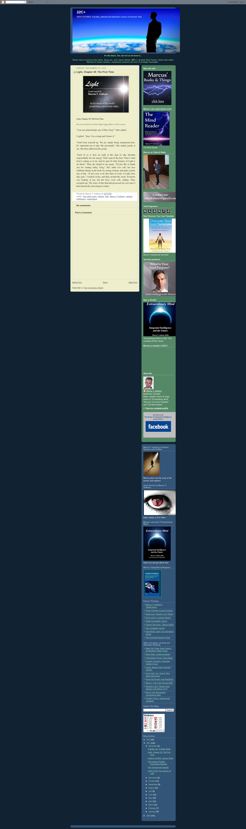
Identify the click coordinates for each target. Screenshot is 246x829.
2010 (148, 816)
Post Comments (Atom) (93, 288)
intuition (101, 197)
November (152, 778)
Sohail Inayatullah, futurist (156, 621)
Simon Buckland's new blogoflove (159, 679)
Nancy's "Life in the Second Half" (159, 683)
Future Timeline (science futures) (159, 611)
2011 (148, 743)
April (150, 801)
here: (106, 124)
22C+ (81, 12)
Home (105, 283)
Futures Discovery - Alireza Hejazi (160, 625)
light (107, 197)
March (151, 805)
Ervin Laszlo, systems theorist (158, 618)
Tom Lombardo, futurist (155, 628)
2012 (148, 740)
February (152, 808)
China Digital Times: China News (159, 658)
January (152, 812)
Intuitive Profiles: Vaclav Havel (160, 758)
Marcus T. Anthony (154, 391)
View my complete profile (156, 408)
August (151, 788)
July (150, 791)
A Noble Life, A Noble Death (159, 749)
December (152, 746)
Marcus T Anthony (117, 197)
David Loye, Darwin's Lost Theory (159, 614)
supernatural (92, 199)
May (150, 798)
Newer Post (77, 283)
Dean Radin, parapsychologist (158, 654)
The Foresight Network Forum (158, 638)
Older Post (133, 283)
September (153, 785)
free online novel (90, 197)
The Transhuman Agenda (158, 768)
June (150, 795)
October (152, 781)
